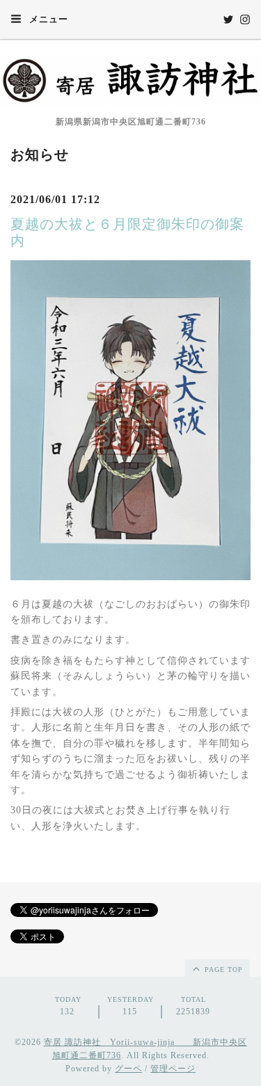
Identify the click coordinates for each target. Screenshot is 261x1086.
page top (222, 969)
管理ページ (173, 1068)
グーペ (128, 1068)
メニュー (47, 19)
